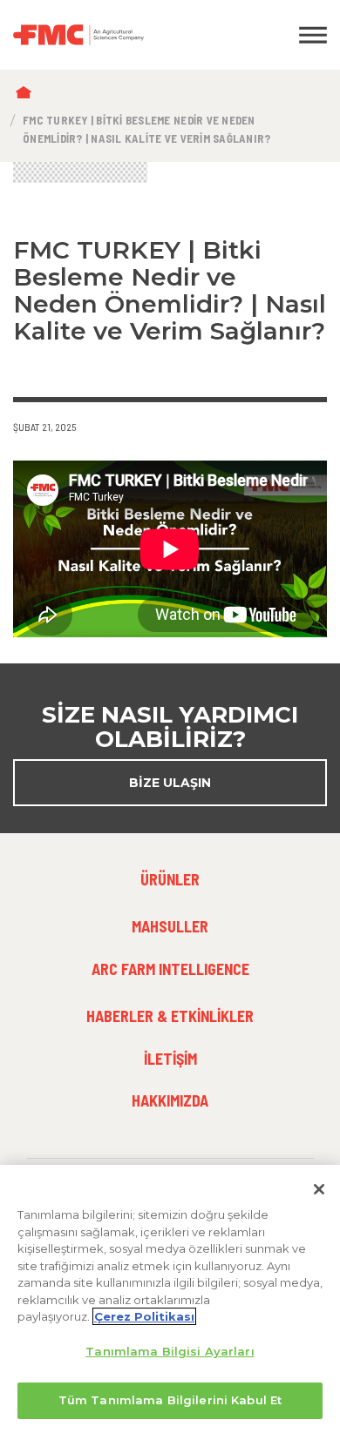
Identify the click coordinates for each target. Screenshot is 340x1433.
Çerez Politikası (144, 1316)
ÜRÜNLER (170, 879)
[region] (170, 1299)
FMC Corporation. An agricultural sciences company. (127, 35)
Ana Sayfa (27, 93)
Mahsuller (170, 926)
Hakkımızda (170, 1100)
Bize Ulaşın (170, 783)
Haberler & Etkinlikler (170, 1016)
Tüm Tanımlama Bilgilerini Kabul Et (170, 1400)
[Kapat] (319, 1189)
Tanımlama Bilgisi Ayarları (169, 1351)
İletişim (170, 1058)
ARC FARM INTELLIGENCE (170, 969)
